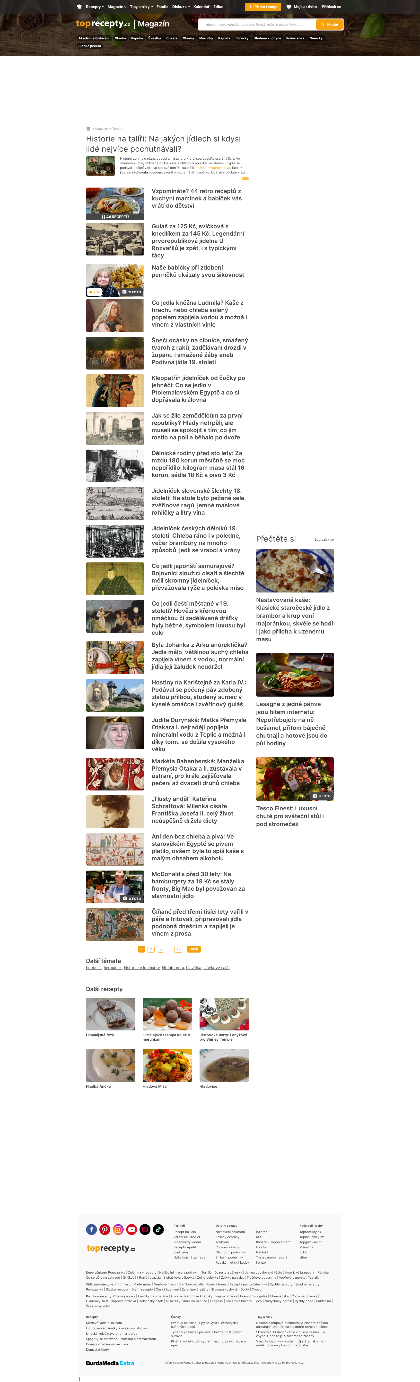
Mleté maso (142, 1284)
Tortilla (206, 1272)
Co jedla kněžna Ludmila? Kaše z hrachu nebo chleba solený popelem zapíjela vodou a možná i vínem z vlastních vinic (199, 313)
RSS (259, 1237)
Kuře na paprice (195, 1301)
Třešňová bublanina (261, 1277)
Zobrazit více (324, 539)
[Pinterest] (104, 1229)
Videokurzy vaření (187, 1242)
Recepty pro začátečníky (248, 1284)
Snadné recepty (307, 1284)
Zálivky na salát (232, 1277)
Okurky (188, 38)
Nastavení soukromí (230, 1232)
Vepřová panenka (292, 1277)
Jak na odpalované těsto (263, 1272)
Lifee (303, 1257)
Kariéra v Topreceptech (273, 1242)
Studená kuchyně (267, 38)
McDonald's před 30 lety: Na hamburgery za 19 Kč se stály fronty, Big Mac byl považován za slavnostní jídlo (198, 885)
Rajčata (224, 38)
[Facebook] (91, 1229)
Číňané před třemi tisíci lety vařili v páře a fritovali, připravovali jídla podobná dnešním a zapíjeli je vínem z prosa (200, 922)
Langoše (216, 1301)
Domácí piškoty (97, 1349)
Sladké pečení (90, 46)
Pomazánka (295, 38)
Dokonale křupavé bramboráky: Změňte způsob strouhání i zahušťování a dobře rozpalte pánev (292, 1325)
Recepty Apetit (185, 1247)
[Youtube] (131, 1229)
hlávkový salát (216, 967)
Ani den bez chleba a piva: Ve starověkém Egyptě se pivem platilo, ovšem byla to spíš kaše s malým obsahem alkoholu (198, 847)
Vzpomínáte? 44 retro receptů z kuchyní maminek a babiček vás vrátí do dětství (197, 198)
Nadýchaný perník (278, 1301)
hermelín (94, 967)
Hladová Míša (155, 1086)
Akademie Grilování (94, 38)
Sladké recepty (117, 1289)
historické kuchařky (142, 967)
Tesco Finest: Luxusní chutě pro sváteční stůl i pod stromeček (290, 816)
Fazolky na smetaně (153, 1296)
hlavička (193, 967)
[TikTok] (158, 1229)
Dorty (245, 1289)
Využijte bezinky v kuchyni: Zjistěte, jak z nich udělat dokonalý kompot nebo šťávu (291, 1343)
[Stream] (145, 1229)
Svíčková (129, 1277)
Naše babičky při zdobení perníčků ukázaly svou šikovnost (198, 271)
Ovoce (257, 1289)
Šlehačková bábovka (179, 1277)
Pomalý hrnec (216, 1284)
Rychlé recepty (281, 1284)
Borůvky (242, 38)
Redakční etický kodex (232, 1262)
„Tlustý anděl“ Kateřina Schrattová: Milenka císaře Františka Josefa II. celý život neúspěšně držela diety (192, 809)
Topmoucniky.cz (311, 1237)
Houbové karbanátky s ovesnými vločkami (117, 1328)
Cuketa (172, 38)
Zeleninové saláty (195, 1289)
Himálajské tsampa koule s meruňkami (166, 1037)
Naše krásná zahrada (189, 1257)
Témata (117, 129)
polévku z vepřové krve (212, 168)
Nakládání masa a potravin (179, 1272)
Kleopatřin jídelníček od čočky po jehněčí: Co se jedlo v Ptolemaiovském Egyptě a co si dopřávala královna (198, 388)
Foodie (261, 1247)
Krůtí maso (122, 1284)
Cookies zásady (227, 1247)
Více (245, 178)
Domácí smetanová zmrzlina (107, 1344)
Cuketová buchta (239, 1301)
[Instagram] (118, 1229)
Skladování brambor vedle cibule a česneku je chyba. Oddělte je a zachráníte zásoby (290, 1334)
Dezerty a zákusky (228, 1272)
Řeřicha (323, 1272)
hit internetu (173, 967)
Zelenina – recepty (142, 1272)
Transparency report (271, 1257)
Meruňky (206, 38)
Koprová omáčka (123, 1301)
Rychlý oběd (304, 1301)
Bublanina (323, 1301)
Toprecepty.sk (310, 1232)
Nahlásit (262, 1252)
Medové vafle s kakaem (104, 1323)
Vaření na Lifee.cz (187, 1237)
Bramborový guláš (253, 1296)
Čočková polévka (304, 1296)
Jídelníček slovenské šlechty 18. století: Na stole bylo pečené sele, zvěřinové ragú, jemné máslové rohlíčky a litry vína (199, 501)
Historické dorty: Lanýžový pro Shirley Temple (223, 1037)
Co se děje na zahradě (103, 1277)
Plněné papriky (124, 1296)
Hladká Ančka (98, 1086)
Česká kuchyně (167, 1289)
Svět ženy (181, 1252)
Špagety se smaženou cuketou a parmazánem (121, 1339)
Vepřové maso (165, 1284)
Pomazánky (116, 1272)
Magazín (154, 24)
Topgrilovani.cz (310, 1242)
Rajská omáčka (226, 1296)
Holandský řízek (151, 1301)
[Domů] (88, 128)
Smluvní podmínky (229, 1257)
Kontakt (262, 1262)
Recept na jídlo (185, 1232)
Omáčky (316, 38)
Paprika (137, 38)
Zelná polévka (207, 1277)
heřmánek (113, 967)
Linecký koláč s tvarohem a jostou (111, 1333)
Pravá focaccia (150, 1277)
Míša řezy (173, 1301)
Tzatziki (313, 1277)
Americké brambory (300, 1272)
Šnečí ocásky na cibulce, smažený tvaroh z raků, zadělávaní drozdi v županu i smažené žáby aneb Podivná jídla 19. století (200, 351)
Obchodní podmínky (231, 1252)
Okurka (120, 38)
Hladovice (208, 1086)
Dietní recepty (142, 1289)
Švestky (154, 38)
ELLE (303, 1252)
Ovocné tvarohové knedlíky (191, 1296)
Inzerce (261, 1232)
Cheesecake (279, 1296)
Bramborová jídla (191, 1284)
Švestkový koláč (98, 1306)
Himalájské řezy (100, 1035)
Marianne (306, 1247)
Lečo (258, 1301)
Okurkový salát (97, 1301)
